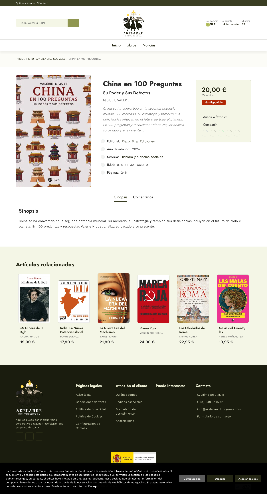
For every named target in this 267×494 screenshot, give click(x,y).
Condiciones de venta (91, 402)
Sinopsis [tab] (120, 197)
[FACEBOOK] (20, 436)
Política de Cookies (89, 416)
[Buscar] (73, 23)
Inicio (19, 58)
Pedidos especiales (129, 402)
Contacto (42, 3)
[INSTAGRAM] (29, 436)
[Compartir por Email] (229, 133)
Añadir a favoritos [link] (215, 117)
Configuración (192, 479)
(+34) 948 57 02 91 (210, 402)
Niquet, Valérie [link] (116, 100)
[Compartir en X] (213, 133)
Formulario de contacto (214, 416)
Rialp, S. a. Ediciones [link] (138, 141)
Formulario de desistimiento (126, 411)
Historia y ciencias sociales (46, 58)
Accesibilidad (125, 421)
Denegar (220, 479)
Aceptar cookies (248, 479)
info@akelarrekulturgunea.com (219, 409)
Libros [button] (131, 45)
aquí (95, 486)
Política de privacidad (91, 409)
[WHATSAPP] (39, 436)
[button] (212, 23)
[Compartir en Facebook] (205, 133)
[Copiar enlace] (237, 133)
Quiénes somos (25, 3)
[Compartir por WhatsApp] (221, 133)
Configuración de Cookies (88, 426)
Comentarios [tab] (143, 197)
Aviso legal (83, 394)
